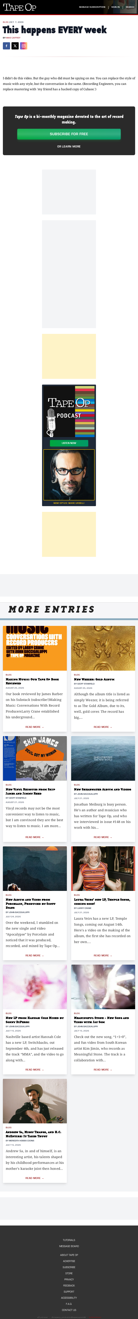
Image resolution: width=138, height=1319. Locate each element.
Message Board (69, 1246)
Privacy (69, 1279)
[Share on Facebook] (6, 45)
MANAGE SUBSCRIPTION (92, 7)
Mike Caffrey (13, 38)
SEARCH (130, 7)
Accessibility (69, 1298)
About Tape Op (69, 1255)
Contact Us (69, 1310)
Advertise (69, 1261)
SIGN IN (115, 7)
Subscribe (69, 1267)
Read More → (35, 727)
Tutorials (69, 1240)
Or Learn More (69, 146)
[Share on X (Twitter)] (15, 45)
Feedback (69, 1285)
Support (69, 1291)
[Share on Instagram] (23, 45)
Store (69, 1273)
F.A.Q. (69, 1304)
